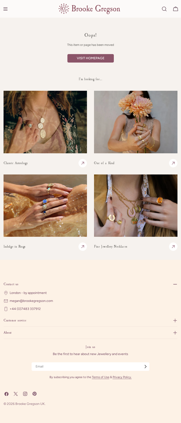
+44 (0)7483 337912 (25, 309)
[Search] (164, 9)
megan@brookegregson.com (31, 301)
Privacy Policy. (122, 377)
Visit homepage (90, 58)
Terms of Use (100, 377)
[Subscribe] (145, 366)
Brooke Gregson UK (30, 404)
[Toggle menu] (5, 9)
